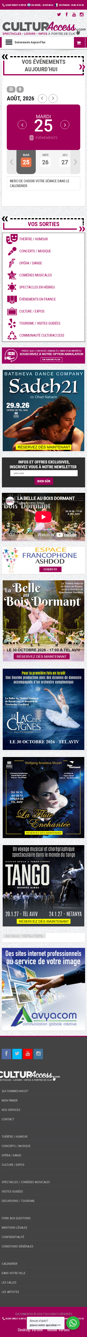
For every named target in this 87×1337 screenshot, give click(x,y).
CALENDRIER (9, 1263)
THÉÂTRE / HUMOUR (15, 1136)
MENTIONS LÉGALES (14, 1227)
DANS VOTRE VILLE (13, 1273)
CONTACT (8, 1119)
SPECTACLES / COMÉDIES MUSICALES (26, 1182)
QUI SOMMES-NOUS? (15, 1091)
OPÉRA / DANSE (11, 1155)
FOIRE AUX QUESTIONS (16, 1218)
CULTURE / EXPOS (13, 1165)
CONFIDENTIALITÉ (13, 1237)
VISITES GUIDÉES (12, 1191)
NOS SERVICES (11, 1110)
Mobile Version (58, 1330)
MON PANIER (10, 1100)
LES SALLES (9, 1282)
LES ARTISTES (10, 1292)
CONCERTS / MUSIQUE (16, 1146)
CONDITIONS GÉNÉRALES (17, 1246)
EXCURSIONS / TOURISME (18, 1201)
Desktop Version (30, 1330)
